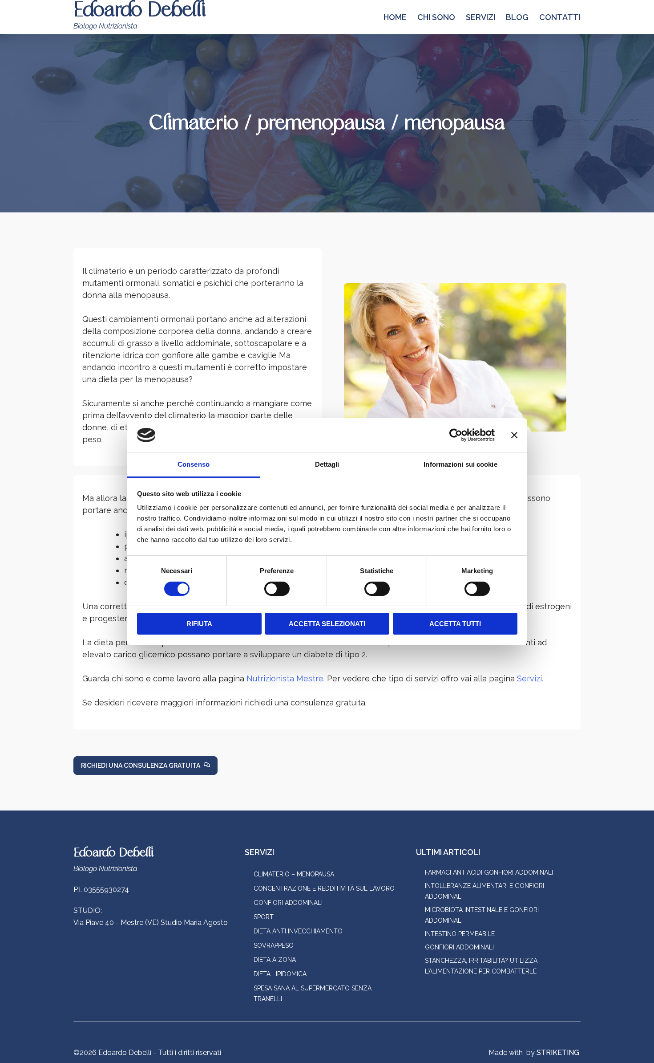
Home (395, 17)
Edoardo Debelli (113, 853)
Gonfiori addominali (288, 902)
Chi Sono (436, 17)
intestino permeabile (460, 933)
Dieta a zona (275, 959)
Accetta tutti (455, 623)
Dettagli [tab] (327, 464)
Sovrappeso (274, 945)
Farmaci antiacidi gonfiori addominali (489, 872)
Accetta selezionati (327, 623)
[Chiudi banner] (514, 435)
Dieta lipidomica (280, 973)
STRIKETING (558, 1052)
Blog (517, 17)
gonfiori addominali (459, 947)
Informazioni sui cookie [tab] (460, 464)
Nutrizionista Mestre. (285, 678)
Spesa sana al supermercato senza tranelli (312, 993)
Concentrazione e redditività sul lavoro (324, 888)
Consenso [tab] (194, 464)
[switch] (277, 589)
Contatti (560, 17)
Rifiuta (199, 623)
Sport (264, 916)
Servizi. (530, 678)
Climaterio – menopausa (294, 874)
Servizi (480, 17)
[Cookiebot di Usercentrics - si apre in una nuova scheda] (456, 435)
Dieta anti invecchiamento (298, 931)
